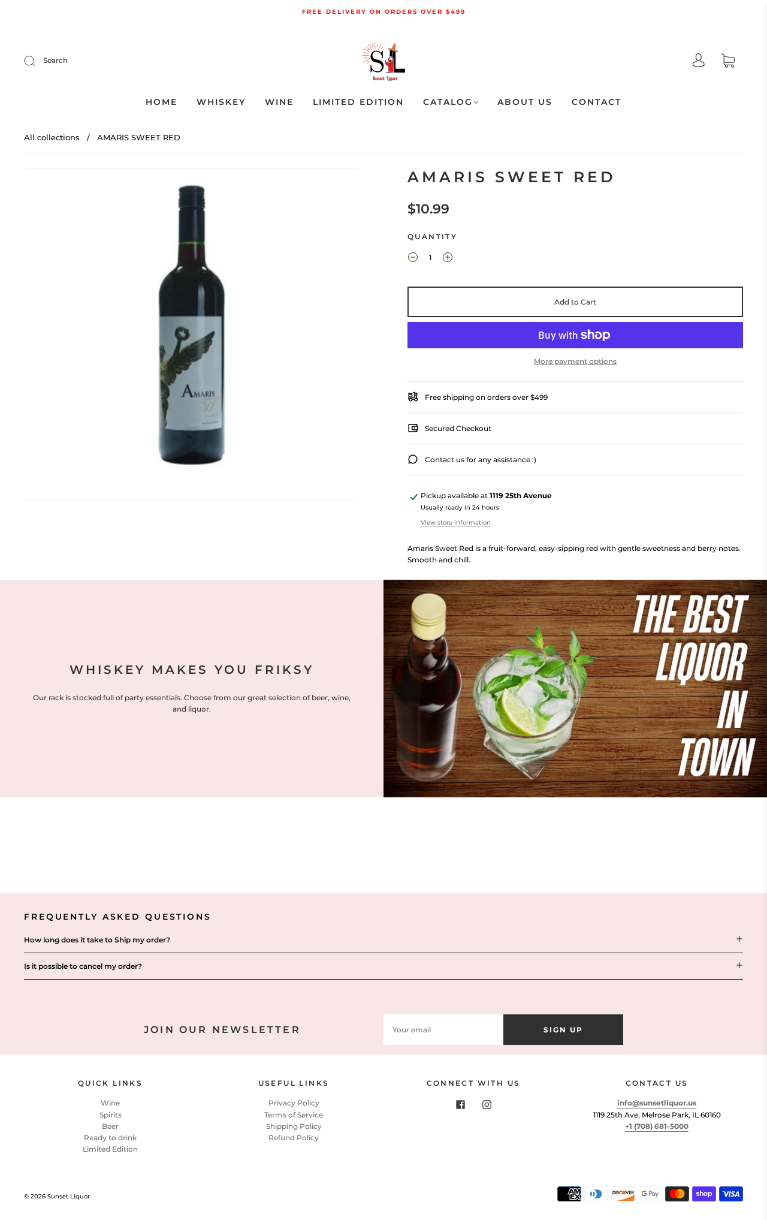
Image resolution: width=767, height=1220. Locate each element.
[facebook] (460, 1104)
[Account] (698, 61)
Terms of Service (293, 1114)
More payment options (575, 361)
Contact (596, 102)
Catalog (448, 102)
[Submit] (37, 60)
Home (161, 102)
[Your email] (443, 1029)
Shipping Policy (294, 1126)
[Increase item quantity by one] (447, 259)
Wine (279, 102)
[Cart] (728, 62)
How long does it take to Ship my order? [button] (97, 939)
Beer (110, 1126)
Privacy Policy (293, 1102)
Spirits (110, 1114)
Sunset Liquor (68, 1196)
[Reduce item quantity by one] (413, 259)
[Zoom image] (192, 337)
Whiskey (221, 102)
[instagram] (486, 1104)
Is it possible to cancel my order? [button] (83, 966)
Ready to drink (110, 1137)
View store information (456, 522)
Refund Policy (293, 1137)
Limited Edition (358, 102)
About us (524, 102)
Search (55, 60)
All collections (52, 137)
